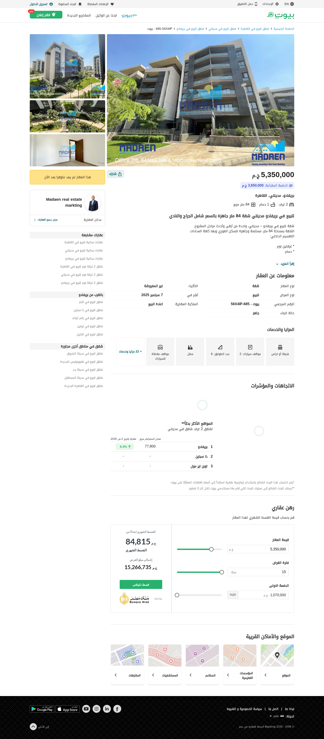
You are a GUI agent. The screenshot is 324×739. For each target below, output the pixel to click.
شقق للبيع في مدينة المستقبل (83, 378)
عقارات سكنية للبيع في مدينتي (84, 251)
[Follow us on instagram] (96, 712)
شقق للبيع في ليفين (90, 327)
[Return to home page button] (280, 15)
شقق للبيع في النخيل (90, 335)
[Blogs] (129, 15)
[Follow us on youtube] (86, 712)
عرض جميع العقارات (48, 219)
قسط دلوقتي (141, 584)
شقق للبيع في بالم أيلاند (87, 318)
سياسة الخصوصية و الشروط (244, 709)
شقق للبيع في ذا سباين (88, 310)
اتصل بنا (273, 709)
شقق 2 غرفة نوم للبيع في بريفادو (82, 283)
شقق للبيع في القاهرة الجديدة (83, 386)
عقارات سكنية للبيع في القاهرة (83, 243)
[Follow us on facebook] (117, 712)
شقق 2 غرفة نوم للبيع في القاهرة (81, 267)
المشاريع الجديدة (79, 15)
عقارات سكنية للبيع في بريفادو (84, 259)
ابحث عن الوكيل (106, 15)
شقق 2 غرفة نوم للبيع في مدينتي (82, 275)
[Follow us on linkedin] (107, 712)
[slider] (211, 549)
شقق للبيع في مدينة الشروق (85, 354)
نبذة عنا (289, 709)
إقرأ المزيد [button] (287, 264)
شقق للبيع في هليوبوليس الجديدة (81, 362)
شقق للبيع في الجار (91, 302)
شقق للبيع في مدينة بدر (88, 370)
